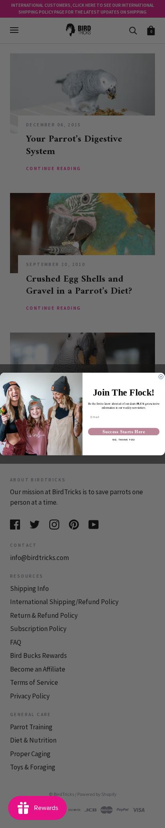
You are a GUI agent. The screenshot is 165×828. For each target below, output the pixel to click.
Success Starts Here (124, 431)
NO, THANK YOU (124, 440)
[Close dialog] (161, 377)
